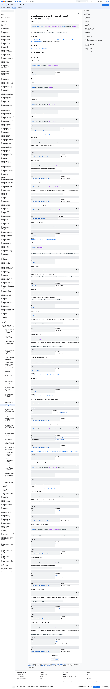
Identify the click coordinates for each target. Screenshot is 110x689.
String (32, 262)
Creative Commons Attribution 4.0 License (59, 664)
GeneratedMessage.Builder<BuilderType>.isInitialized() (42, 395)
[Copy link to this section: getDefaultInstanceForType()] (47, 205)
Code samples (66, 678)
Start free (105, 4)
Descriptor (33, 74)
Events (88, 676)
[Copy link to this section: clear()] (35, 116)
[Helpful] (77, 13)
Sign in (107, 1)
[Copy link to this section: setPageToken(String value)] (46, 589)
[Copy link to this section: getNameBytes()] (40, 266)
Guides (8, 7)
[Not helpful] (78, 13)
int (31, 307)
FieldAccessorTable (35, 370)
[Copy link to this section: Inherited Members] (45, 52)
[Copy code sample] (78, 25)
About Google (19, 686)
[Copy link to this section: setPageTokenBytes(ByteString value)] (51, 622)
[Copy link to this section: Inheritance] (39, 37)
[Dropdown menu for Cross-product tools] (35, 1)
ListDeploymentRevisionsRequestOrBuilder (39, 48)
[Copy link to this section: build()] (35, 82)
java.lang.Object (34, 39)
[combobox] (82, 1)
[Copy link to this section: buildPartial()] (38, 99)
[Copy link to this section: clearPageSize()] (40, 160)
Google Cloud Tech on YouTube (92, 681)
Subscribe (97, 686)
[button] (7, 314)
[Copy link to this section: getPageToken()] (40, 311)
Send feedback (75, 16)
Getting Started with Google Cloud (69, 676)
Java (16, 5)
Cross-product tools (30, 1)
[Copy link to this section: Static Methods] (41, 57)
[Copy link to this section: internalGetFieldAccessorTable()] (48, 357)
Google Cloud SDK (8, 5)
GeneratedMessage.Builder (36, 41)
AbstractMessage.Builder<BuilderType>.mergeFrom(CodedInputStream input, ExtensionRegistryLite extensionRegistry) (54, 451)
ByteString (33, 285)
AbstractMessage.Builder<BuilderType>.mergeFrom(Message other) (44, 488)
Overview (3, 7)
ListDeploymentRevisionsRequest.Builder (40, 130)
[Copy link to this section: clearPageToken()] (41, 182)
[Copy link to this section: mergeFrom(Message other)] (47, 463)
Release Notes (42, 678)
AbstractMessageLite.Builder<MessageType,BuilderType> (50, 39)
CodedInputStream (59, 437)
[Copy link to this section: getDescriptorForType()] (44, 222)
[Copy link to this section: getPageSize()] (39, 289)
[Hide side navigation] (14, 687)
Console (91, 1)
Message (57, 476)
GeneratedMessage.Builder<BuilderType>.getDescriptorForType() (44, 239)
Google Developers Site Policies (46, 665)
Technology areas (18, 1)
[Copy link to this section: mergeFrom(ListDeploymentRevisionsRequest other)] (59, 399)
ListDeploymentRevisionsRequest (38, 95)
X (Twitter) (89, 678)
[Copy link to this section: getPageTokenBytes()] (43, 334)
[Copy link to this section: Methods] (38, 79)
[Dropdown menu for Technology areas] (23, 1)
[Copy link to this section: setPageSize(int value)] (43, 557)
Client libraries (23, 5)
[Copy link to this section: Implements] (39, 45)
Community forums (43, 674)
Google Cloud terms (34, 686)
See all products (20, 674)
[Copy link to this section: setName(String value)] (43, 491)
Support (41, 676)
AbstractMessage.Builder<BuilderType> (71, 39)
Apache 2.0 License (31, 665)
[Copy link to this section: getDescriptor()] (40, 61)
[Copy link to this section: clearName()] (38, 137)
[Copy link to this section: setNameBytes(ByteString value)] (49, 524)
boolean (32, 391)
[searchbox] (7, 11)
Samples (20, 7)
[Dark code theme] (76, 25)
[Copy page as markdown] (50, 19)
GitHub (64, 674)
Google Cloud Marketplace (21, 678)
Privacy (24, 686)
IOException (33, 459)
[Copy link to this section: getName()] (37, 243)
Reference (14, 7)
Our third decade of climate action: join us (47, 686)
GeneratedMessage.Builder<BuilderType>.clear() (40, 134)
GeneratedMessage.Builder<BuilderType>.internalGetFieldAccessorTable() (45, 374)
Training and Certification (67, 681)
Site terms (28, 686)
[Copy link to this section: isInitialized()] (38, 378)
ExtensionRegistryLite (60, 439)
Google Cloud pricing (20, 676)
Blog (87, 674)
